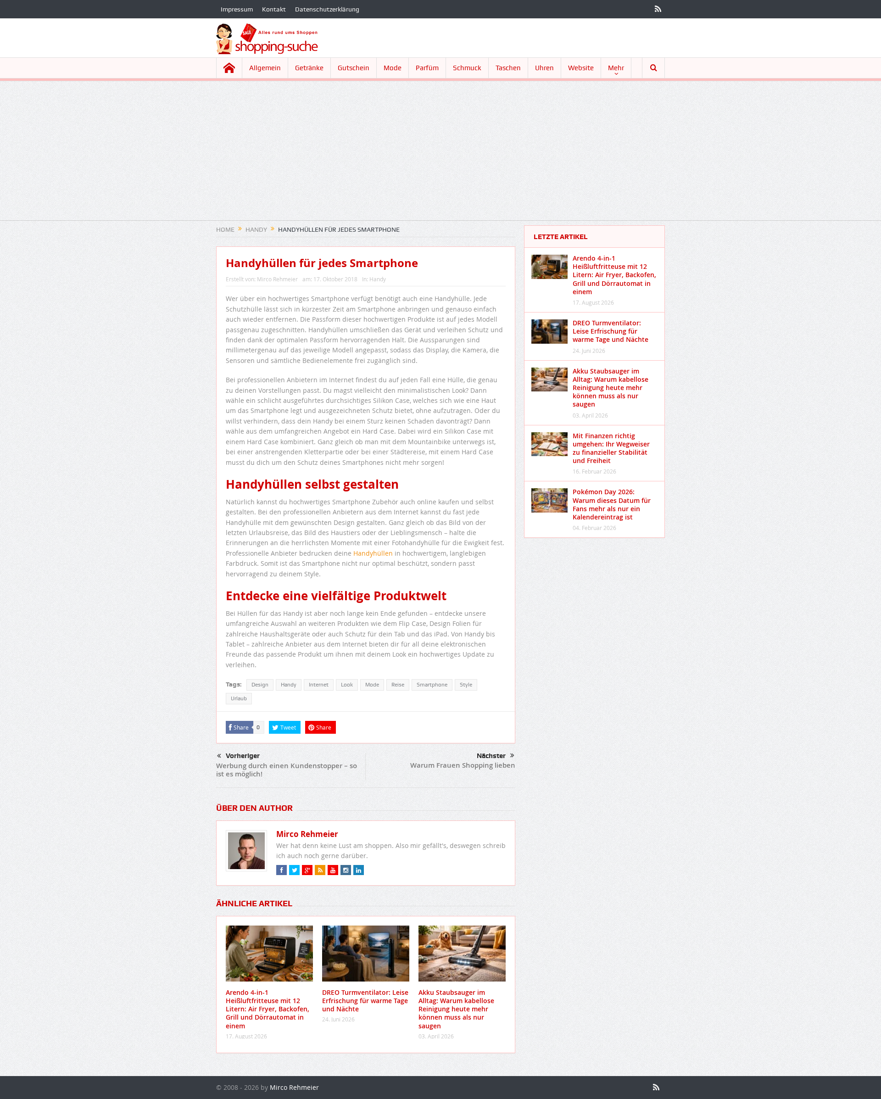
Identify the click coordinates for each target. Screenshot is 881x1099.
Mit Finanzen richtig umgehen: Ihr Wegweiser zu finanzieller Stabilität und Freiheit (611, 448)
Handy (377, 279)
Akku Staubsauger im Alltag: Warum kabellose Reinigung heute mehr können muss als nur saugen (456, 1009)
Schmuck (467, 68)
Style (466, 684)
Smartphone (432, 684)
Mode (392, 68)
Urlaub (239, 698)
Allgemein (265, 68)
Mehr (616, 68)
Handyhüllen (373, 553)
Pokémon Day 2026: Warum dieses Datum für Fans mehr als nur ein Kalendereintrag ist (612, 504)
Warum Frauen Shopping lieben (462, 765)
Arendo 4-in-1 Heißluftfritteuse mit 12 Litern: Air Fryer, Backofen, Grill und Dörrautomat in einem (267, 1009)
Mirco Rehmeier (277, 279)
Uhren (544, 68)
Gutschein (353, 68)
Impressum (237, 9)
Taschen (508, 68)
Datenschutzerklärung (327, 9)
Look (347, 684)
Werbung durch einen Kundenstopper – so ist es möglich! (286, 770)
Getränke (309, 68)
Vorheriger (243, 756)
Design (259, 684)
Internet (319, 684)
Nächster (491, 756)
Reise (397, 684)
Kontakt (274, 9)
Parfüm (427, 68)
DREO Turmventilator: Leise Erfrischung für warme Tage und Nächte (365, 1000)
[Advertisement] (440, 156)
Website (581, 68)
